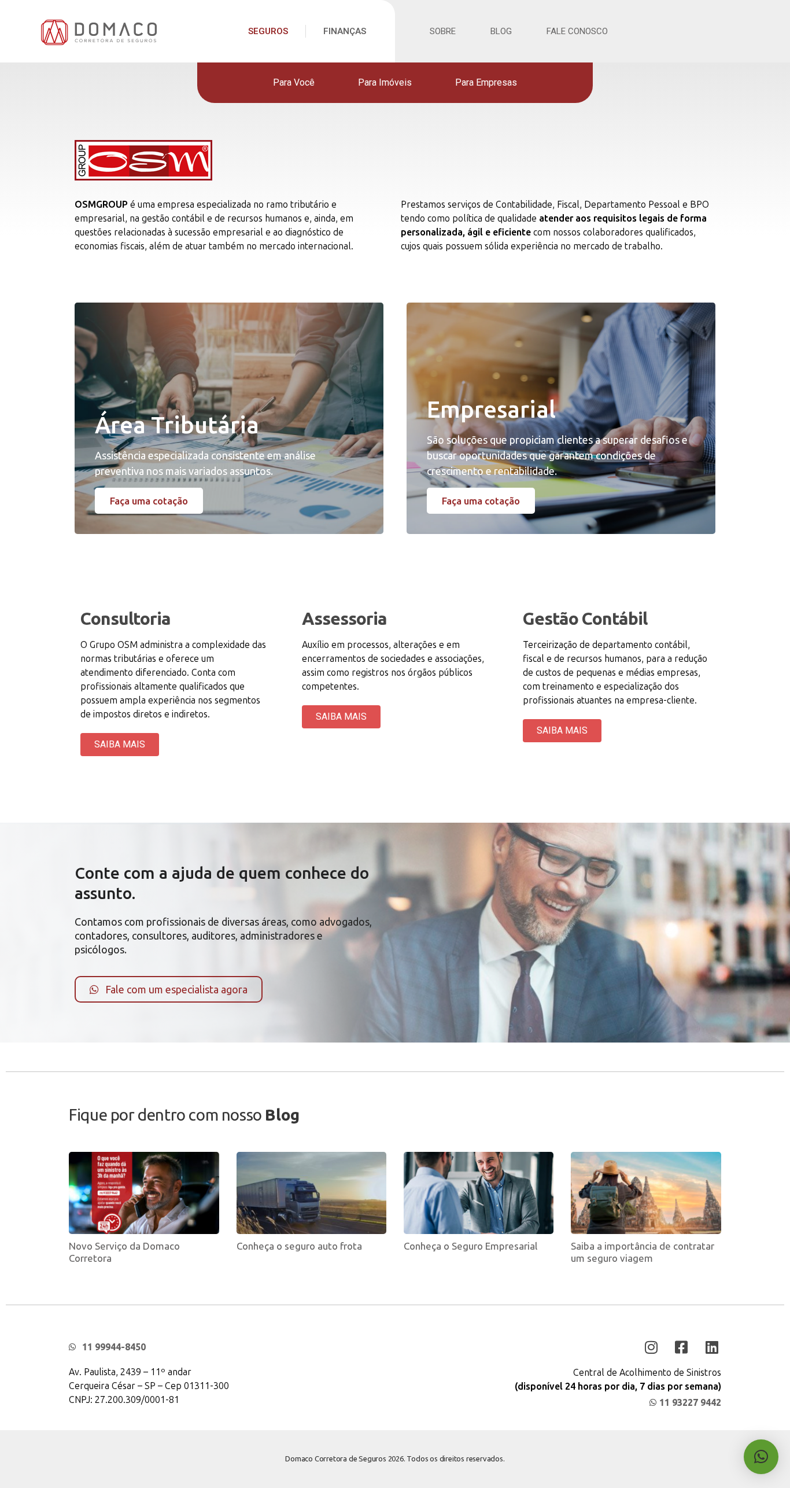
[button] (761, 1456)
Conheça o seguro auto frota (299, 1245)
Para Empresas (486, 82)
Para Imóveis (385, 82)
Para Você (294, 82)
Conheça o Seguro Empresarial (470, 1245)
